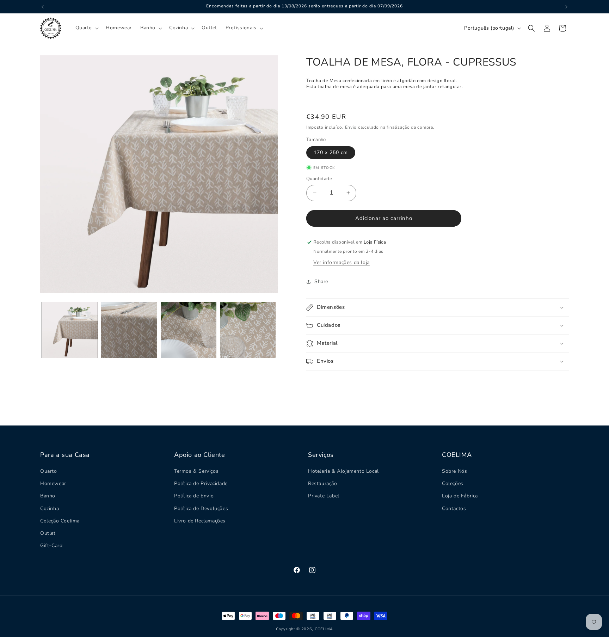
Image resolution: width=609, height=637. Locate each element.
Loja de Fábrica (460, 495)
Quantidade (319, 179)
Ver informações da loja (341, 262)
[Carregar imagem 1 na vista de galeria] (70, 330)
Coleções (452, 483)
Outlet (48, 533)
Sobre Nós (454, 471)
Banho (47, 495)
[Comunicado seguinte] (566, 6)
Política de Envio (194, 495)
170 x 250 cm (331, 152)
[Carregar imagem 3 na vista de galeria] (188, 330)
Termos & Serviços (196, 471)
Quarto (48, 471)
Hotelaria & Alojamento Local (343, 471)
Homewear (53, 483)
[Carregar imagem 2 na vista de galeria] (129, 330)
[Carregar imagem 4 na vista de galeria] (248, 330)
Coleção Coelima (60, 520)
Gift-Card (51, 545)
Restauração (322, 483)
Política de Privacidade (201, 483)
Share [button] (321, 281)
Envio (351, 127)
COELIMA (324, 629)
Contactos (454, 508)
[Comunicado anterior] (42, 6)
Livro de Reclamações (200, 520)
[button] (86, 27)
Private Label (323, 495)
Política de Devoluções (201, 508)
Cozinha (49, 508)
